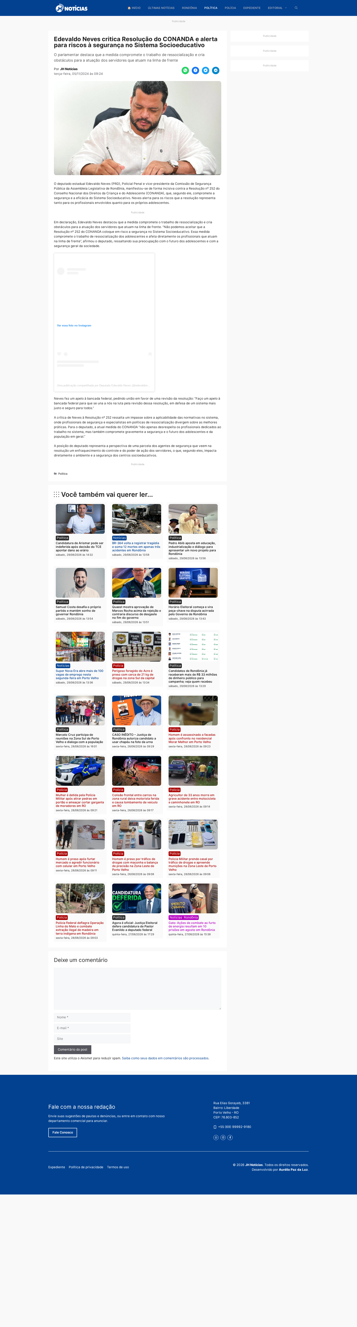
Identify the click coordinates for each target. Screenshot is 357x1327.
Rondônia (189, 8)
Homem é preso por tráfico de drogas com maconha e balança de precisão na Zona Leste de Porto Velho (135, 864)
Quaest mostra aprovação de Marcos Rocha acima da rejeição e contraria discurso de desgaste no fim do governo (136, 612)
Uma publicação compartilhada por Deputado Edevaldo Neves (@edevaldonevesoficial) (109, 385)
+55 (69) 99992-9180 (234, 1127)
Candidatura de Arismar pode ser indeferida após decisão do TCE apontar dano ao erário (80, 546)
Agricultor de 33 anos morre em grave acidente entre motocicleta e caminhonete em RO (192, 798)
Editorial (275, 8)
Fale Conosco (62, 1132)
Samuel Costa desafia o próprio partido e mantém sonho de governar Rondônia (78, 610)
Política (210, 8)
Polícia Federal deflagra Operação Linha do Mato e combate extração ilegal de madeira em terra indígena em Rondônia (80, 928)
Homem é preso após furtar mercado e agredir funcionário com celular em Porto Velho (77, 862)
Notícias (119, 538)
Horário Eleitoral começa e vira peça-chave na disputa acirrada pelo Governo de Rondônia (191, 610)
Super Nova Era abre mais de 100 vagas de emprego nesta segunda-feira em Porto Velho (79, 674)
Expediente (252, 8)
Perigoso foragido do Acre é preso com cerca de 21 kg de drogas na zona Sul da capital (133, 674)
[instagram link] (223, 1137)
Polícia (230, 8)
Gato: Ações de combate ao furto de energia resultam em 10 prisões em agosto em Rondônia (192, 926)
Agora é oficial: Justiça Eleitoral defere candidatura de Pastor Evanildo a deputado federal (134, 926)
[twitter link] (216, 1137)
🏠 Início (133, 8)
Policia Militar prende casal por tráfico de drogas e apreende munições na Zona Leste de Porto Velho (193, 864)
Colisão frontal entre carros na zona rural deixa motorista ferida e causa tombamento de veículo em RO (135, 800)
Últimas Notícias (161, 8)
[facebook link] (230, 1137)
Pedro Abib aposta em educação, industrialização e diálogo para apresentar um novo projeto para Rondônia (192, 548)
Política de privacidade (86, 1167)
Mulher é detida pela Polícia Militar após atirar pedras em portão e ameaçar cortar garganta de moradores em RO (80, 800)
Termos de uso (118, 1167)
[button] (296, 8)
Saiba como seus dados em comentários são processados (165, 1058)
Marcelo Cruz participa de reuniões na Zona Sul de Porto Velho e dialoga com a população (79, 738)
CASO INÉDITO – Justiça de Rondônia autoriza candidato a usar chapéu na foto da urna (134, 738)
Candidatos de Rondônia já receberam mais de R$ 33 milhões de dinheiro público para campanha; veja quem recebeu (193, 676)
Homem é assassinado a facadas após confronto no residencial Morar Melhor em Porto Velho (192, 738)
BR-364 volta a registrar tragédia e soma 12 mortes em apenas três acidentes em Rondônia (136, 546)
